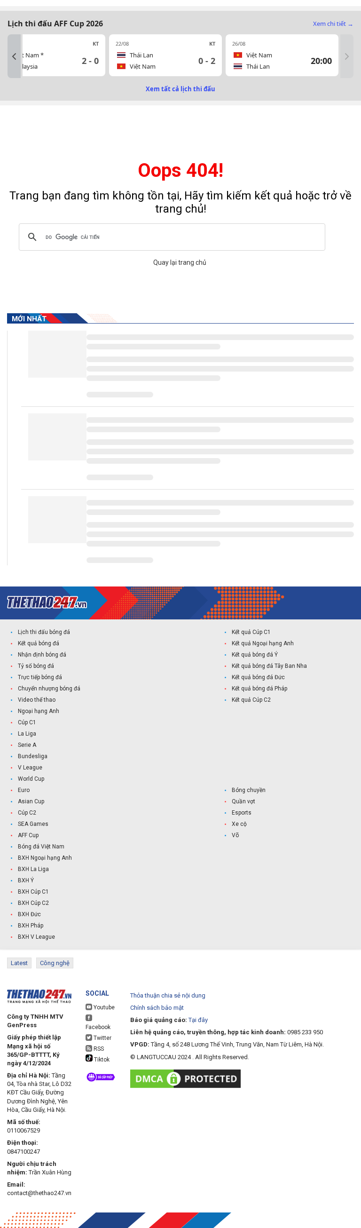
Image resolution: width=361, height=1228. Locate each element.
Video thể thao (36, 700)
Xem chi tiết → (333, 23)
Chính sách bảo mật (157, 1007)
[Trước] (14, 56)
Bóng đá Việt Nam (41, 846)
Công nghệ (55, 963)
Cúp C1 (27, 722)
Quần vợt (243, 801)
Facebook (98, 1027)
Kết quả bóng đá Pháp (259, 688)
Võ (235, 835)
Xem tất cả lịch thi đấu (180, 89)
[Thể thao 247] (47, 602)
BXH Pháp (30, 925)
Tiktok (101, 1059)
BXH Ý (26, 880)
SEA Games (33, 824)
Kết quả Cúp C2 (251, 700)
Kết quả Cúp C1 (251, 632)
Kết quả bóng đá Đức (258, 677)
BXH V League (36, 937)
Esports (241, 812)
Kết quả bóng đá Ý (255, 654)
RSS (98, 1049)
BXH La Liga (33, 869)
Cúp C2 (27, 812)
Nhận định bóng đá (42, 654)
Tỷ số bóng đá (36, 666)
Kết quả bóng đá (38, 643)
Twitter (101, 1038)
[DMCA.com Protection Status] (187, 1078)
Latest (19, 963)
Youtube (103, 1007)
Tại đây (198, 1019)
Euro (24, 790)
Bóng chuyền (249, 790)
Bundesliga (32, 756)
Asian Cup (31, 801)
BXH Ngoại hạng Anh (45, 858)
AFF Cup (28, 835)
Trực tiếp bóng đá (40, 677)
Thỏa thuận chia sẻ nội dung (167, 995)
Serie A (27, 745)
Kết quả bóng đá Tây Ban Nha (269, 666)
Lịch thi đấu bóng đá (44, 632)
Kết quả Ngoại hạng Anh (263, 643)
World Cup (31, 779)
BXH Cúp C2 (33, 903)
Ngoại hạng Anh (38, 711)
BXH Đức (29, 914)
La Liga (27, 733)
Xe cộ (239, 824)
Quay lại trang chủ (180, 262)
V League (30, 767)
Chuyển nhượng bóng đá (49, 688)
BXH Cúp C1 (33, 891)
